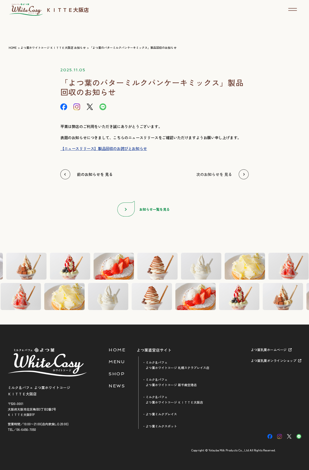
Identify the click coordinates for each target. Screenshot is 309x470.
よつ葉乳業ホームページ (269, 350)
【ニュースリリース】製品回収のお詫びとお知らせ (103, 148)
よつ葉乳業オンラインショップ (273, 361)
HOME (117, 349)
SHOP (117, 373)
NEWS (117, 385)
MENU (117, 361)
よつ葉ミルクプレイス (161, 414)
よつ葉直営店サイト (154, 350)
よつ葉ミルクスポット (161, 426)
